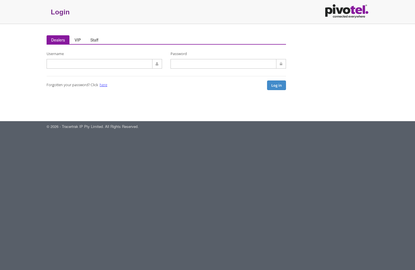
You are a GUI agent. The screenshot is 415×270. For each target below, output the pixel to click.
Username (55, 53)
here (103, 84)
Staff (94, 40)
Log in (276, 85)
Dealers (58, 40)
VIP (78, 40)
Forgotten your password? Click (77, 84)
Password (179, 53)
